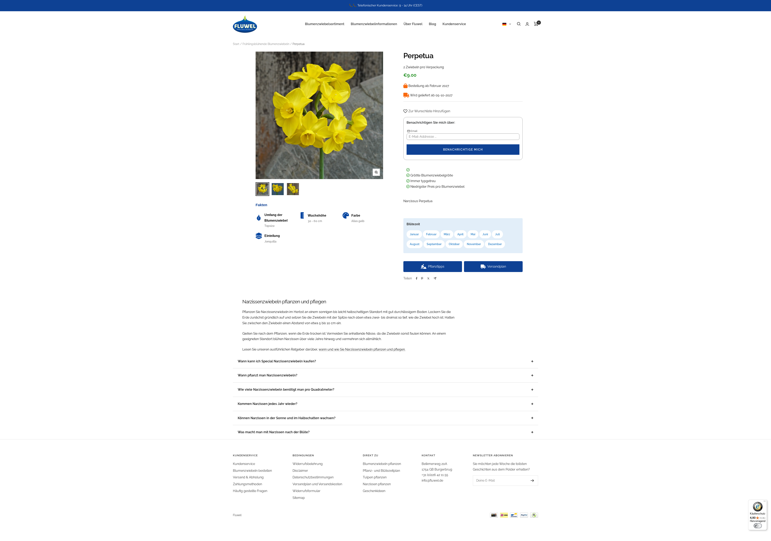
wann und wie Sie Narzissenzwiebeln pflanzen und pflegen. (362, 349)
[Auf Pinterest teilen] (422, 278)
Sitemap (299, 498)
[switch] (758, 525)
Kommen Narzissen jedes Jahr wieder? (267, 404)
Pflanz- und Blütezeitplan (381, 471)
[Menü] (764, 502)
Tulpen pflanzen (375, 477)
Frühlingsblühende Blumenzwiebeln (266, 44)
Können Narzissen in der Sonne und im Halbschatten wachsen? (287, 418)
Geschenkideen (374, 491)
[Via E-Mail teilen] (435, 278)
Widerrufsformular (306, 491)
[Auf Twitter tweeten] (428, 278)
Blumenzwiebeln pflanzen (382, 464)
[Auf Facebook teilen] (416, 278)
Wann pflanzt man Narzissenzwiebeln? (267, 375)
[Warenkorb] (536, 24)
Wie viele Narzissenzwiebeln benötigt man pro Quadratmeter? (286, 389)
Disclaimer (300, 471)
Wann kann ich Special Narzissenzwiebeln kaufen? (277, 361)
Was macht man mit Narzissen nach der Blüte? (274, 432)
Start (236, 44)
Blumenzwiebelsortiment (324, 24)
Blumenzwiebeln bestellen (252, 471)
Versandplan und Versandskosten (317, 484)
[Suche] (519, 24)
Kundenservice (454, 24)
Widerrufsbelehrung (308, 464)
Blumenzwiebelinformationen (374, 24)
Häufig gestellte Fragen (250, 491)
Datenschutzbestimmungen (313, 477)
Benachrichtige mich (463, 149)
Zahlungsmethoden (247, 484)
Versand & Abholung (248, 477)
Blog (432, 24)
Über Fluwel (413, 24)
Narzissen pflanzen (377, 484)
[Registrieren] (528, 480)
